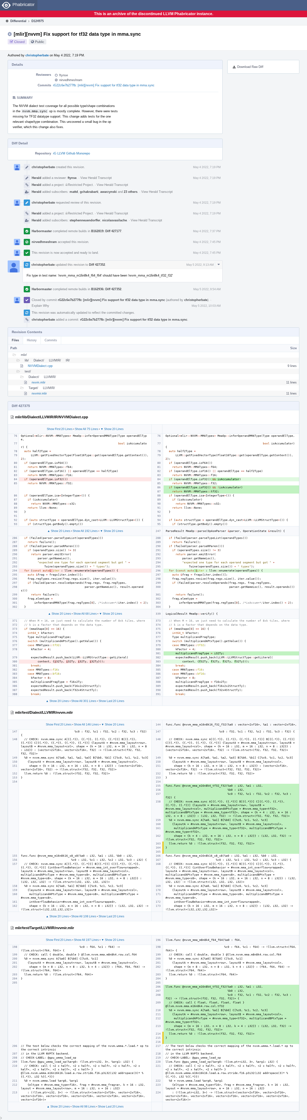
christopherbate (37, 55)
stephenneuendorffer (85, 220)
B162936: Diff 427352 (106, 289)
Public (39, 42)
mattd (74, 192)
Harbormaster (42, 231)
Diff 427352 (97, 264)
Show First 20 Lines (59, 429)
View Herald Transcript (96, 178)
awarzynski (108, 192)
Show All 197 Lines (86, 940)
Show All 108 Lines (83, 916)
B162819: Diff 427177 (106, 231)
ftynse (63, 75)
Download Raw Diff (250, 67)
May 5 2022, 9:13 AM (200, 264)
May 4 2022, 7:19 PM (207, 167)
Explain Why (40, 305)
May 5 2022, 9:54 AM (207, 289)
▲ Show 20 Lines (58, 531)
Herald (36, 178)
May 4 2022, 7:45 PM (207, 242)
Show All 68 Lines (85, 613)
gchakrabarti (89, 192)
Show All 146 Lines (86, 724)
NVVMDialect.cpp (40, 366)
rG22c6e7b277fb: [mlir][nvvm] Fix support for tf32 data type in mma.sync (103, 85)
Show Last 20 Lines (111, 701)
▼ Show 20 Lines (112, 429)
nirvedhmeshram (70, 80)
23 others (130, 192)
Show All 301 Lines (83, 701)
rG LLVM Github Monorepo (71, 153)
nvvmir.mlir (39, 393)
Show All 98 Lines (83, 1106)
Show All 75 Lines (86, 429)
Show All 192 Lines (85, 531)
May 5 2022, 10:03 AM (206, 305)
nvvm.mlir (38, 382)
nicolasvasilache (114, 220)
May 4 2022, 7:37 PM (207, 231)
